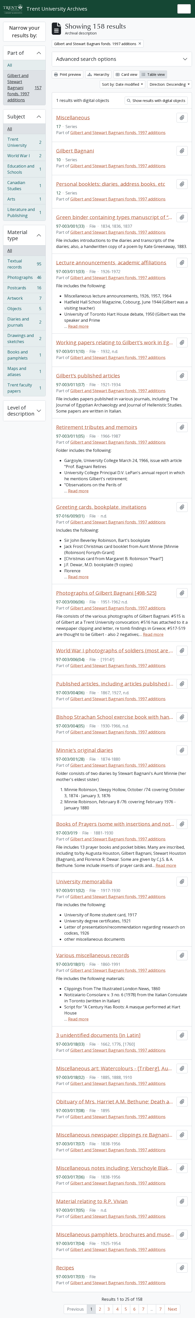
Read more (78, 326)
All (9, 65)
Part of (15, 52)
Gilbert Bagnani (75, 151)
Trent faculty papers (24, 388)
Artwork (24, 299)
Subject (16, 116)
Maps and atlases (24, 371)
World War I (24, 157)
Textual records (24, 264)
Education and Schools (24, 169)
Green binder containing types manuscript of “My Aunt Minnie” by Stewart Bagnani (115, 217)
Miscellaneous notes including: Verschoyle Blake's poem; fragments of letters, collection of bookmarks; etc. (115, 1168)
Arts (24, 200)
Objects (24, 310)
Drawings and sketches (24, 338)
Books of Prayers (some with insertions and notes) (115, 824)
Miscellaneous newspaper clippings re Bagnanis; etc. (115, 1135)
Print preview (70, 74)
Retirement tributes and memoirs (96, 427)
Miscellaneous (73, 118)
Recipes (65, 1268)
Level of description (21, 410)
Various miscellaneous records (92, 955)
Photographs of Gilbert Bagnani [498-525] (106, 593)
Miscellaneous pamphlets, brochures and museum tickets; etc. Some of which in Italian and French (115, 1235)
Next (172, 1309)
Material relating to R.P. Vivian (92, 1201)
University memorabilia (84, 882)
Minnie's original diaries (84, 750)
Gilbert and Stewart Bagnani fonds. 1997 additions (24, 88)
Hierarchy (101, 74)
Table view (155, 74)
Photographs (24, 279)
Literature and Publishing (24, 212)
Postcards (24, 289)
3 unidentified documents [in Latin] (98, 1035)
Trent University (24, 142)
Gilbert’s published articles (88, 376)
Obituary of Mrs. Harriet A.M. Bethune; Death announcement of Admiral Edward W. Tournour (115, 1102)
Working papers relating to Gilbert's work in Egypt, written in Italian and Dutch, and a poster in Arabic (115, 343)
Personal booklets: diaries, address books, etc (110, 184)
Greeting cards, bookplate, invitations (101, 507)
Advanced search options (86, 59)
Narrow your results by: (24, 31)
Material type (17, 235)
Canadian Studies (24, 185)
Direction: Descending (168, 84)
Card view (128, 74)
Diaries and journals (24, 322)
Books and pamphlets (24, 355)
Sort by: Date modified (121, 84)
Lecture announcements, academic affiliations (111, 263)
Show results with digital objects (158, 100)
